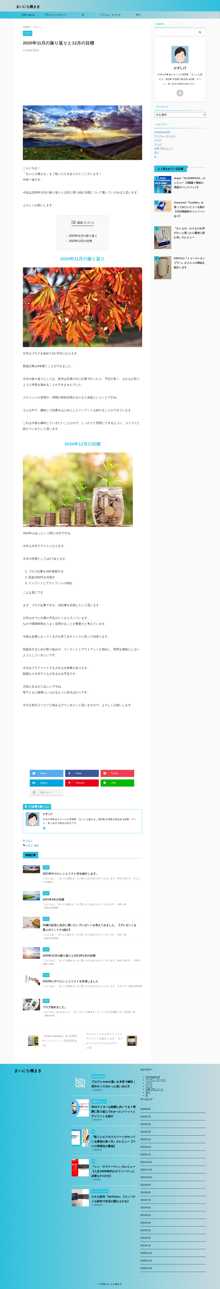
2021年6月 (145, 1207)
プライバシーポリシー (55, 15)
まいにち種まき (28, 6)
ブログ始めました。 (55, 1007)
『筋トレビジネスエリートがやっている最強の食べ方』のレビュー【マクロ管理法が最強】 (113, 1141)
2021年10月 (146, 1177)
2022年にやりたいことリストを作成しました (70, 981)
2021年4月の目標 (53, 899)
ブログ (29, 840)
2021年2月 (145, 1238)
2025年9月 (145, 1109)
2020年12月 (146, 1253)
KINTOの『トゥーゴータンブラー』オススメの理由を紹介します (189, 263)
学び (138, 15)
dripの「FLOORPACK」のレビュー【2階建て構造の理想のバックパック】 (189, 183)
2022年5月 (145, 1124)
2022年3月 (145, 1139)
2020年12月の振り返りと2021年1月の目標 (69, 955)
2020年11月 (146, 1260)
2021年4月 (145, 1222)
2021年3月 (145, 1230)
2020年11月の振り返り (82, 235)
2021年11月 (146, 1169)
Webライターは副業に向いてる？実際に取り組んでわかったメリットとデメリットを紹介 (113, 1111)
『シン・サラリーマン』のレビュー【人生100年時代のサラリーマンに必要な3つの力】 (113, 1171)
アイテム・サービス (110, 15)
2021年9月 (145, 1185)
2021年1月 (145, 1245)
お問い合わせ (28, 15)
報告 (36, 845)
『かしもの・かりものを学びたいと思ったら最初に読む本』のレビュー (189, 233)
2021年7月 (145, 1200)
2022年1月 (145, 1154)
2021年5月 (145, 1215)
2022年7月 (145, 1116)
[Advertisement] (82, 78)
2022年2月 (145, 1147)
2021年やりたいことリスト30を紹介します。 (71, 873)
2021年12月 (146, 1162)
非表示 (89, 222)
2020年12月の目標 (80, 240)
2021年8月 (145, 1192)
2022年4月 (145, 1132)
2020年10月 (146, 1268)
